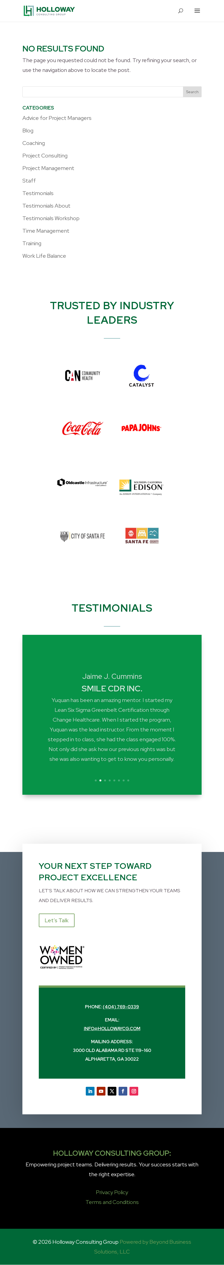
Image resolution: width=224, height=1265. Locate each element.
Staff (29, 180)
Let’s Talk (57, 920)
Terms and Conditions (112, 1202)
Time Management (45, 230)
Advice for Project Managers (57, 118)
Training (31, 243)
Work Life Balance (44, 255)
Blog (27, 130)
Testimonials (38, 193)
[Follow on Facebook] (123, 1091)
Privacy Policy (112, 1192)
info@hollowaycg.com (112, 1029)
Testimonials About (46, 205)
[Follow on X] (112, 1091)
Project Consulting (44, 155)
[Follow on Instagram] (133, 1091)
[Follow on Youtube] (101, 1091)
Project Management (48, 168)
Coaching (33, 143)
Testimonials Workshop (50, 218)
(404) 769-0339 (121, 1007)
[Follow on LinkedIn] (90, 1091)
